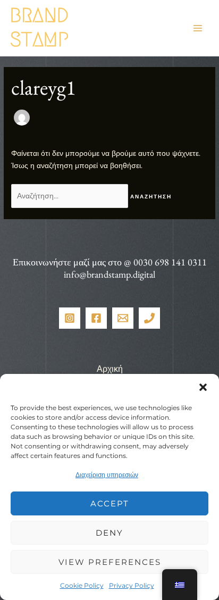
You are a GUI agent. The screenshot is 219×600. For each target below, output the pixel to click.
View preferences (109, 562)
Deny (109, 533)
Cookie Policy (82, 585)
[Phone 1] (149, 318)
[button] (203, 387)
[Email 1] (122, 318)
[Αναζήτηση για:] (70, 195)
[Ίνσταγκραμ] (69, 318)
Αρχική (110, 369)
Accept (109, 503)
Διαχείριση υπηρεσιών (106, 475)
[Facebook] (96, 318)
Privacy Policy (131, 585)
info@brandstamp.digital (109, 274)
